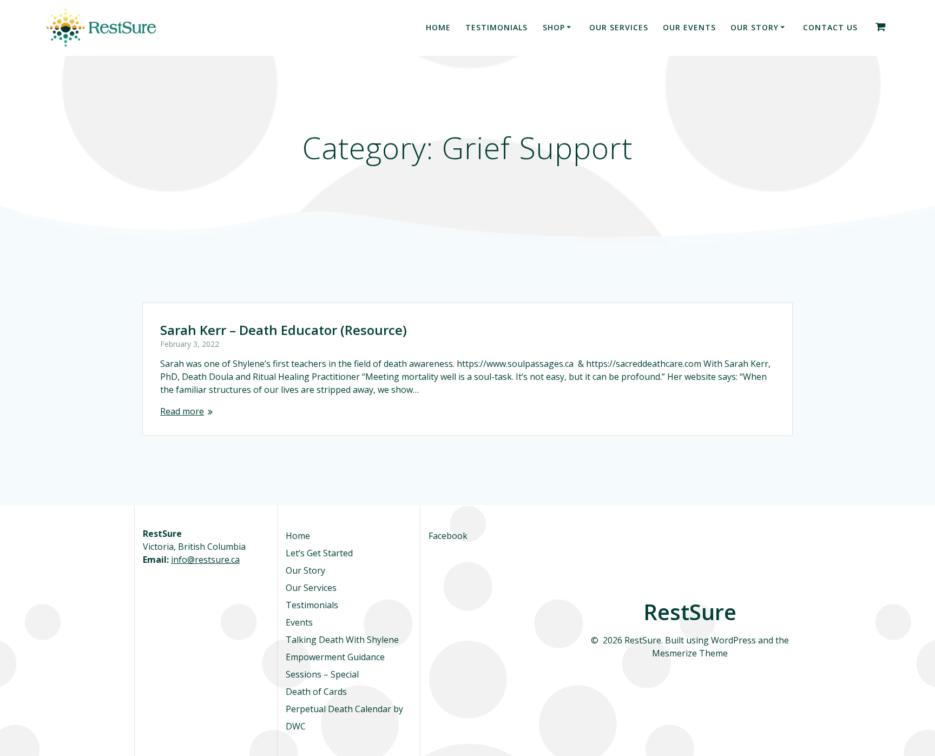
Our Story (754, 27)
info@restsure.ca (205, 560)
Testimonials (496, 27)
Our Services (618, 27)
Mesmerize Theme (690, 653)
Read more (182, 411)
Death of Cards (316, 692)
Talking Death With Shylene (342, 640)
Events (299, 622)
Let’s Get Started (319, 553)
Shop (554, 27)
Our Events (689, 27)
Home (438, 27)
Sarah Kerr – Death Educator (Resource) (283, 330)
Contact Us (830, 27)
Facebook (448, 536)
